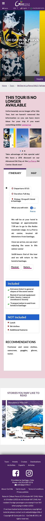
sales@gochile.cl (23, 484)
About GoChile (7, 489)
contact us (26, 125)
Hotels (15, 461)
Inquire (39, 79)
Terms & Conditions (36, 489)
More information (33, 435)
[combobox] (14, 8)
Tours (6, 461)
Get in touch (20, 489)
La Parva (32, 161)
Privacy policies (22, 492)
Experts (21, 465)
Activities (11, 465)
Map (33, 173)
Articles (31, 465)
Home (6, 8)
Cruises (24, 461)
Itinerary (15, 173)
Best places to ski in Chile (18, 403)
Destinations (35, 461)
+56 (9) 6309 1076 (38, 8)
